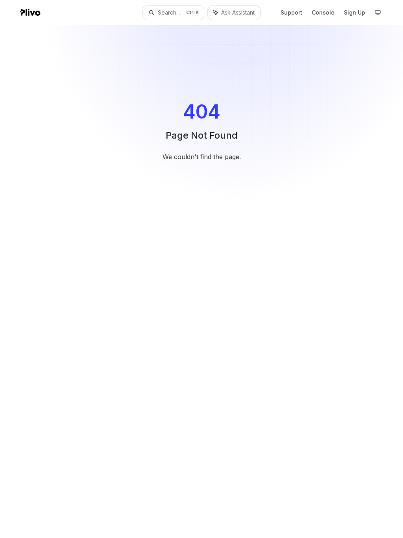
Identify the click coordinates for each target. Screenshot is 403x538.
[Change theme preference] (378, 12)
